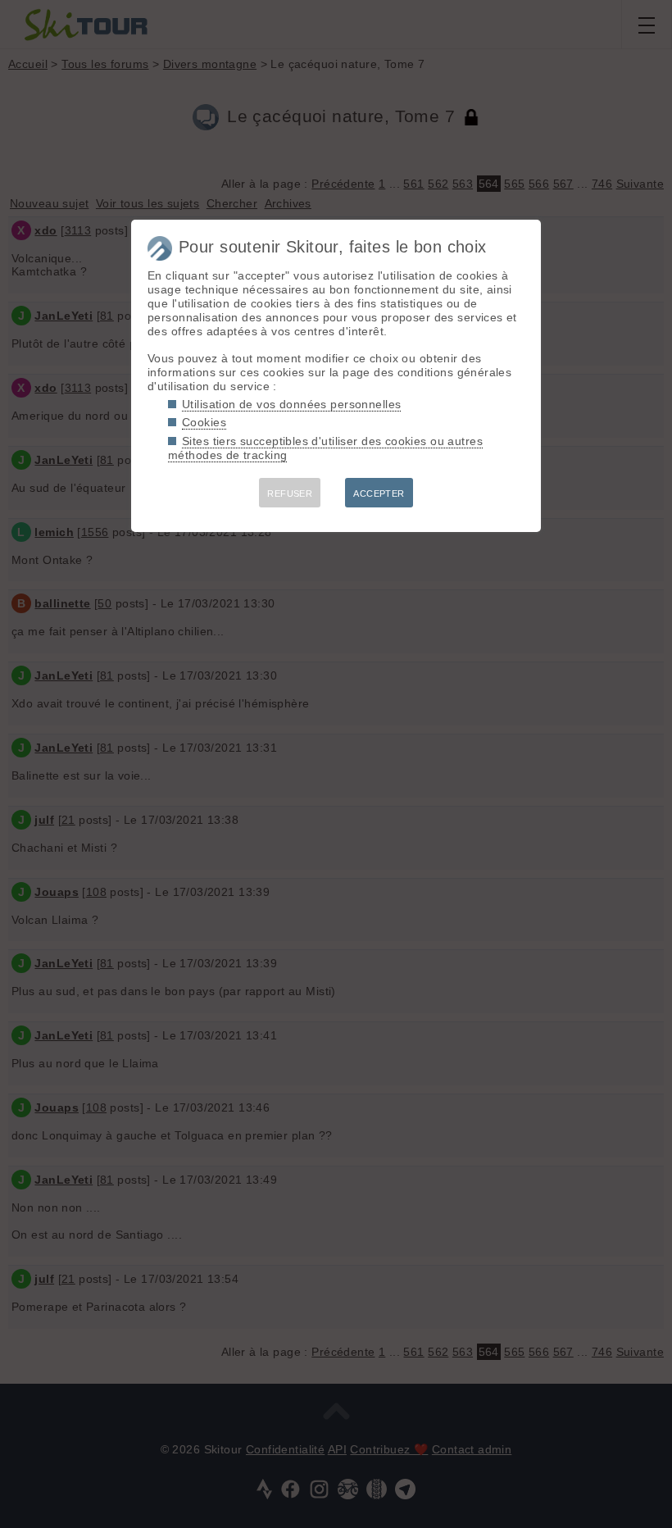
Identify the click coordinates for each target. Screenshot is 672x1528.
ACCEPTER (378, 493)
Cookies (204, 422)
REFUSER (289, 493)
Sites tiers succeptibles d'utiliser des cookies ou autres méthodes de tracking (325, 448)
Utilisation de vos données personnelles (291, 404)
